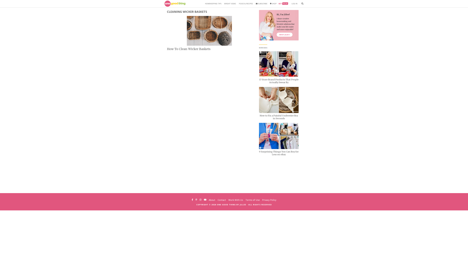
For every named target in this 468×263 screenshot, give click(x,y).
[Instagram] (200, 199)
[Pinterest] (196, 199)
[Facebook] (192, 199)
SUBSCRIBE (262, 3)
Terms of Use (252, 199)
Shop (274, 3)
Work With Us (235, 199)
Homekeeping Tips (213, 3)
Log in (294, 3)
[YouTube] (205, 199)
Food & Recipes (246, 3)
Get (280, 3)
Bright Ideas (230, 3)
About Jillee (284, 35)
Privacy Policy (269, 199)
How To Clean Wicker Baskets (188, 49)
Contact (222, 199)
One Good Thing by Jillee (231, 204)
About (212, 199)
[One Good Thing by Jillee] (175, 4)
